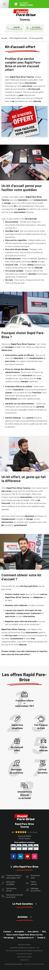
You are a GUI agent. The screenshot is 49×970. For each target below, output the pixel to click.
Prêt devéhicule (34, 883)
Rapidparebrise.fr (25, 937)
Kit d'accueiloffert (35, 877)
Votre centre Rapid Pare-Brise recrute (24, 934)
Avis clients (33, 931)
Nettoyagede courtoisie (35, 890)
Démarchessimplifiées (10, 883)
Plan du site (24, 960)
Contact (7, 931)
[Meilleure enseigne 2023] (36, 847)
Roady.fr (41, 937)
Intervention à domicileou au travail (14, 896)
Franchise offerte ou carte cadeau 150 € (13, 877)
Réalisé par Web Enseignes (14, 964)
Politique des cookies (24, 954)
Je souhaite (36, 28)
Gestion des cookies (24, 957)
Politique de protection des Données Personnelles (24, 951)
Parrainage (9, 937)
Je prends (26, 4)
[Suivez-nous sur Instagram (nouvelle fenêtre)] (35, 856)
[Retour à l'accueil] (24, 817)
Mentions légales (24, 944)
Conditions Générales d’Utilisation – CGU (24, 948)
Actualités (19, 931)
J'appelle (16, 28)
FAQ (44, 931)
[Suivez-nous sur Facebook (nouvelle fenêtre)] (14, 856)
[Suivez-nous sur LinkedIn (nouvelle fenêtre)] (21, 856)
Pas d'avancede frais (11, 890)
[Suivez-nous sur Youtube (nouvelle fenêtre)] (28, 856)
